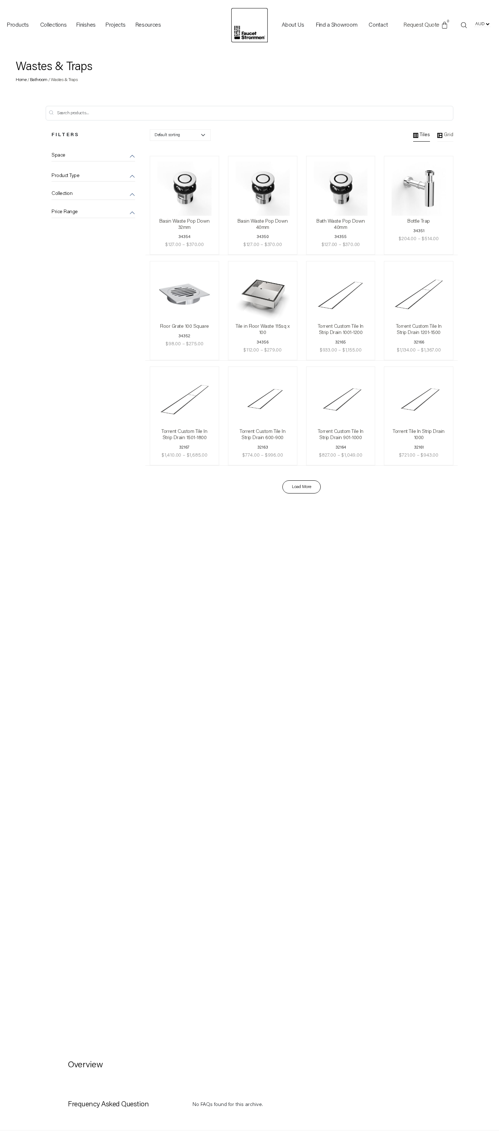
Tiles (425, 135)
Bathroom (38, 80)
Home (21, 80)
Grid (448, 135)
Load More (301, 487)
